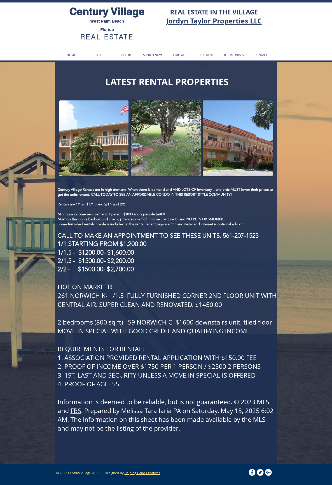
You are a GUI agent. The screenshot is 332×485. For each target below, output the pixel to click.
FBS (75, 410)
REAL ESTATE (107, 37)
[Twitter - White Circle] (260, 472)
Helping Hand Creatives (142, 473)
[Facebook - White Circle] (252, 472)
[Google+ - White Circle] (268, 472)
